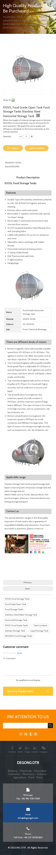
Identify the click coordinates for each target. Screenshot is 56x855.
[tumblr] (30, 734)
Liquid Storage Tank (39, 630)
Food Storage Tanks (14, 609)
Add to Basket (36, 148)
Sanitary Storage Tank (15, 630)
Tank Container (40, 625)
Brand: (8, 166)
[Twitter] (21, 734)
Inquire (14, 148)
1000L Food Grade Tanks (16, 625)
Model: (8, 162)
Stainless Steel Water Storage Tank (21, 614)
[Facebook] (35, 734)
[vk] (25, 734)
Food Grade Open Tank (15, 604)
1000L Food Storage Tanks (17, 599)
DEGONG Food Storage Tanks (18, 636)
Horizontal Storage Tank (16, 620)
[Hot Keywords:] (50, 725)
